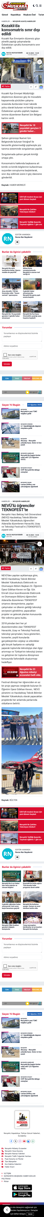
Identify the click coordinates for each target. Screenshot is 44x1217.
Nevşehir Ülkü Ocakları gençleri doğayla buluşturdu (10, 927)
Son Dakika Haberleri (13, 1164)
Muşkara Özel (29, 14)
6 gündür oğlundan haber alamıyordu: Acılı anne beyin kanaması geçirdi (11, 906)
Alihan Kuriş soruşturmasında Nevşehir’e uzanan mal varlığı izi (31, 271)
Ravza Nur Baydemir (24, 237)
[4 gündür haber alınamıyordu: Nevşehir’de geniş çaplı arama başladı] (32, 284)
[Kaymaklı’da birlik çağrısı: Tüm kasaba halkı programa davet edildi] (32, 876)
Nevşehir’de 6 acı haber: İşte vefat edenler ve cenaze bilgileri (11, 885)
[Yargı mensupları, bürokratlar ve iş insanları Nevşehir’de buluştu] (32, 918)
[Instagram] (20, 1141)
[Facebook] (11, 1141)
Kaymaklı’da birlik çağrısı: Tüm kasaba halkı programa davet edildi (32, 885)
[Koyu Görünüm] (34, 6)
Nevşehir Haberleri (21, 501)
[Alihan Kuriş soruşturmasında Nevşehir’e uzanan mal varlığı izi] (32, 261)
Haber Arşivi (9, 1167)
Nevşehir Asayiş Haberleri (24, 21)
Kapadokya (16, 14)
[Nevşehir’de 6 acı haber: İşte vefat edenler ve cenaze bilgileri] (11, 876)
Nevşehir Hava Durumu (14, 1151)
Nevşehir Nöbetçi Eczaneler (16, 1148)
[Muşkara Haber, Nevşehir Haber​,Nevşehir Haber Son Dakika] (15, 5)
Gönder (7, 364)
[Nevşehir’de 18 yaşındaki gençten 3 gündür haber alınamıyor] (11, 306)
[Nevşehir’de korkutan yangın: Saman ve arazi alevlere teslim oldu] (32, 897)
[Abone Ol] (41, 86)
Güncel (5, 14)
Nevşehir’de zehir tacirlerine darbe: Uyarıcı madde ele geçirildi (11, 270)
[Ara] (37, 6)
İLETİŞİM (7, 1173)
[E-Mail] (17, 242)
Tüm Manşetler (11, 1161)
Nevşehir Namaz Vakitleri (15, 1154)
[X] (15, 1141)
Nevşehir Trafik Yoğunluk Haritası (18, 1156)
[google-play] (22, 1195)
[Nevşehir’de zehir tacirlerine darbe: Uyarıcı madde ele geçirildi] (11, 261)
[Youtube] (24, 1141)
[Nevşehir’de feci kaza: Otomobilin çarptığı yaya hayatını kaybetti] (32, 306)
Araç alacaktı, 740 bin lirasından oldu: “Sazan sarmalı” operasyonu (10, 293)
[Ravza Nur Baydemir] (7, 238)
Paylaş (7, 86)
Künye (6, 1181)
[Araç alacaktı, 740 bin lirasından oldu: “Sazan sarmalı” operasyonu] (11, 284)
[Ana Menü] (40, 6)
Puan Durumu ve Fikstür (14, 1159)
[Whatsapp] (33, 1141)
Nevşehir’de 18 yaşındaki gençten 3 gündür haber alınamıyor (11, 316)
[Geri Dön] (7, 1209)
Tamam (30, 1214)
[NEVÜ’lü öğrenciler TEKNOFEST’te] (22, 553)
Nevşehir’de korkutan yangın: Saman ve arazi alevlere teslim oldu (31, 906)
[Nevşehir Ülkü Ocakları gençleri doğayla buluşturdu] (11, 918)
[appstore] (22, 1188)
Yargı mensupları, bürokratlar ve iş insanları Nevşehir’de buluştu (32, 927)
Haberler (6, 21)
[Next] (29, 1141)
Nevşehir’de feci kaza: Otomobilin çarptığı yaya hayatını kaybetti (32, 316)
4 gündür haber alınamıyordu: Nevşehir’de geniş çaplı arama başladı (31, 294)
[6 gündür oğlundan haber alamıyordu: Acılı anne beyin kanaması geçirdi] (11, 897)
